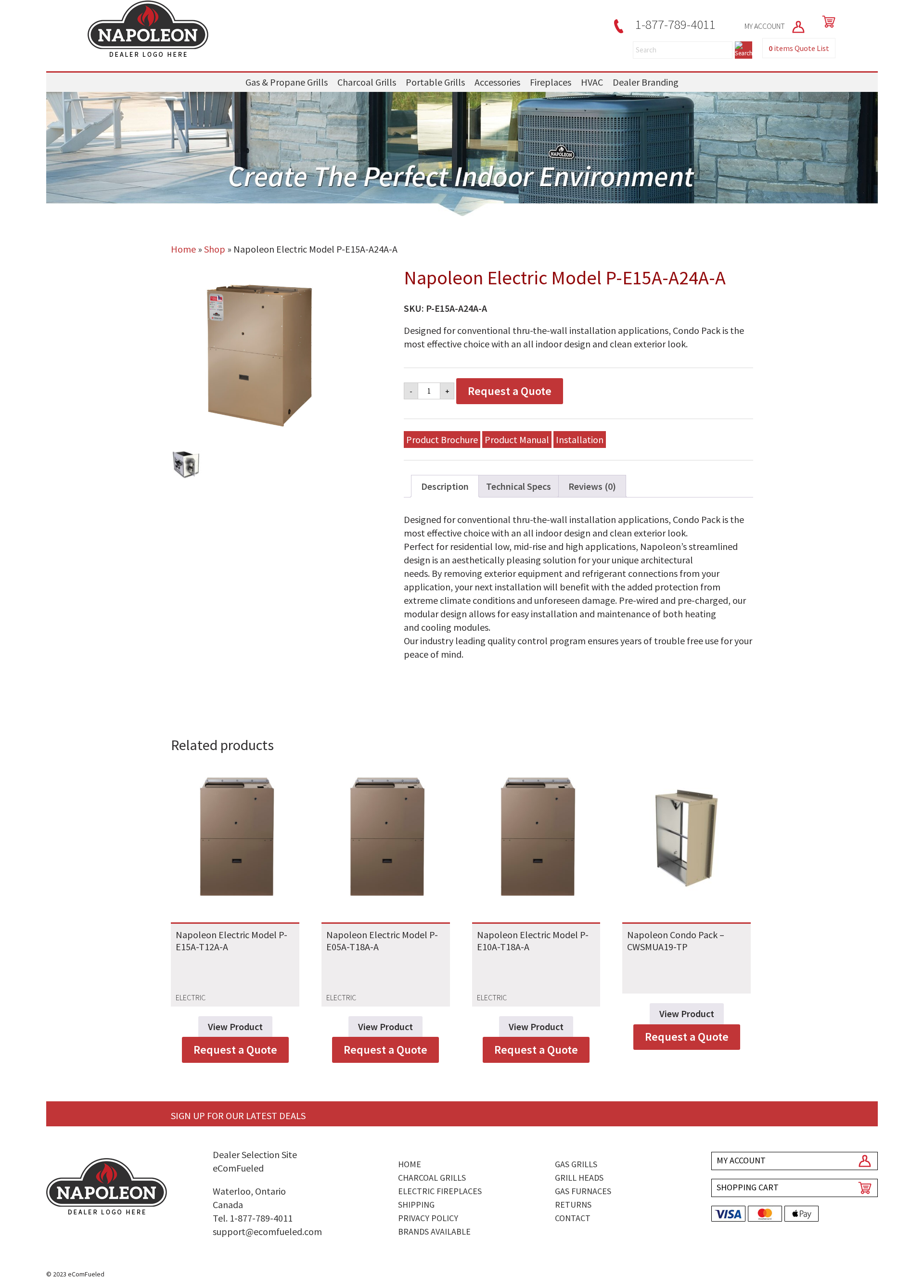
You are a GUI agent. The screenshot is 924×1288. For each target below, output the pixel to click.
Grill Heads (579, 1177)
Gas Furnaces (583, 1191)
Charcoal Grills (366, 82)
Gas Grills (576, 1164)
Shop (214, 249)
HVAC (592, 82)
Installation (579, 440)
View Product (235, 1026)
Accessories (497, 82)
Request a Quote (510, 390)
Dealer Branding (646, 82)
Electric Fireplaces (440, 1191)
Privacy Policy (428, 1218)
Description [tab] (445, 486)
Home (183, 249)
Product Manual (517, 440)
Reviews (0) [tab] (592, 486)
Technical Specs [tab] (518, 486)
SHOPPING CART (748, 1187)
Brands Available (434, 1231)
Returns (573, 1204)
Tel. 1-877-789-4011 (253, 1218)
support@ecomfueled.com (267, 1231)
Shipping (416, 1204)
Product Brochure (442, 440)
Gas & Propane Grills (286, 82)
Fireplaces (550, 82)
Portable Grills (435, 82)
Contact (572, 1218)
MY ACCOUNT (765, 26)
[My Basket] (826, 21)
